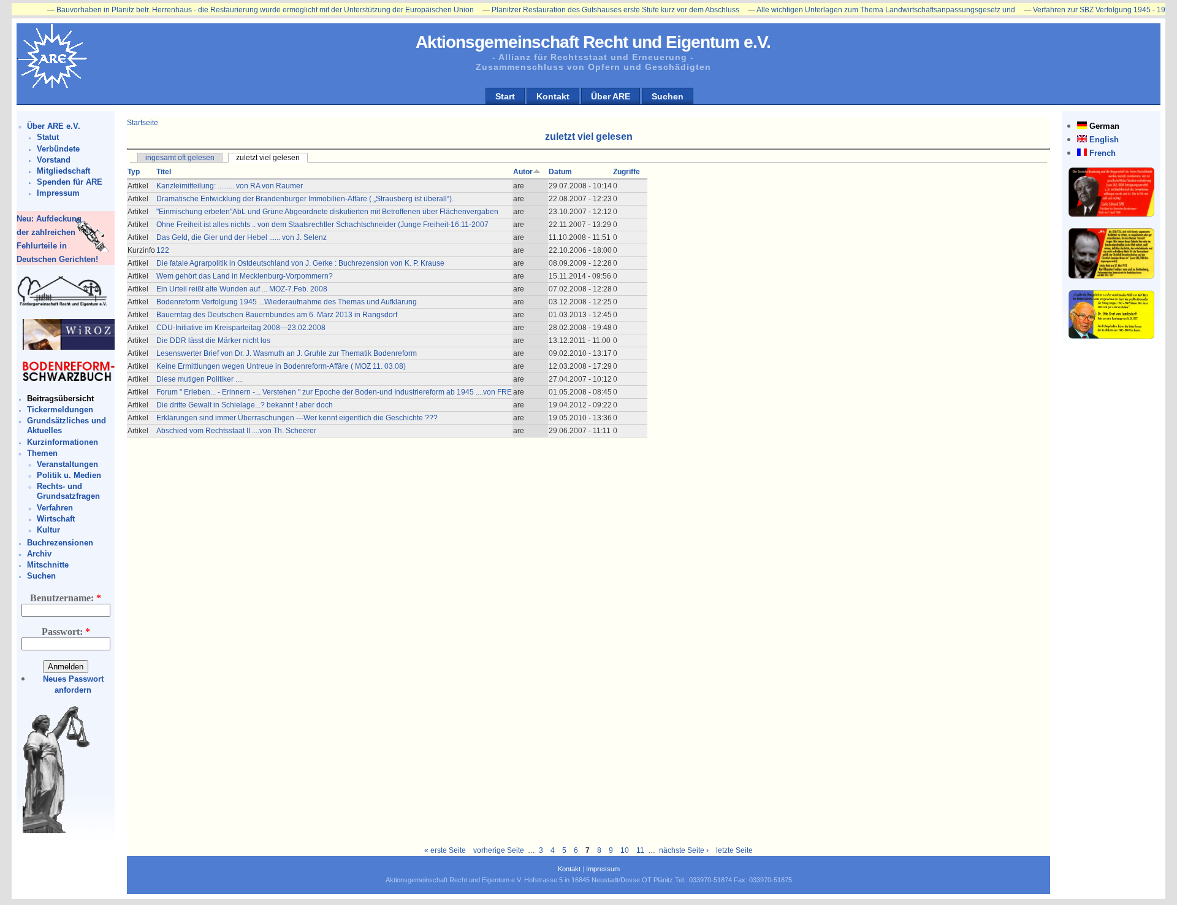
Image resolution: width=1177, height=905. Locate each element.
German (1104, 126)
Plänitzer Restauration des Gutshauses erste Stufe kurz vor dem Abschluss (587, 10)
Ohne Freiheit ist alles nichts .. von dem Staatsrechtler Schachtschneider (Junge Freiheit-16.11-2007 (322, 224)
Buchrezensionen (60, 542)
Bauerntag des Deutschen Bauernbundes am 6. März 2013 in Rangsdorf (276, 314)
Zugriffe (626, 172)
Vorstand (53, 159)
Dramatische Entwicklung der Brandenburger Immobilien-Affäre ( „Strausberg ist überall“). (305, 198)
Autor (523, 172)
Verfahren (55, 507)
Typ (134, 172)
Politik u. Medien (69, 475)
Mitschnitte (48, 564)
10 (624, 850)
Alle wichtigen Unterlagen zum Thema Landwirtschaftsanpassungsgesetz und (857, 10)
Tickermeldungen (60, 409)
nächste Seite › (684, 850)
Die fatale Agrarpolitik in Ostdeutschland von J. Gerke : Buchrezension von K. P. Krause (300, 263)
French (1102, 153)
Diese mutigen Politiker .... (199, 379)
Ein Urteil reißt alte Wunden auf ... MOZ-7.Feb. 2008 (241, 289)
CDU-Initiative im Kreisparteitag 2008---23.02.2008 (241, 327)
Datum (560, 172)
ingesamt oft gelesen (180, 157)
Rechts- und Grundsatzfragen (68, 491)
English (1104, 139)
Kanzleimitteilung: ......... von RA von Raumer (229, 186)
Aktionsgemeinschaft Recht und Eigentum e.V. (593, 42)
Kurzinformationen (62, 442)
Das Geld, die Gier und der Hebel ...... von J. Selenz (241, 237)
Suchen (668, 96)
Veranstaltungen (67, 464)
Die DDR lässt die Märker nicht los (213, 340)
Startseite (142, 122)
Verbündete (58, 148)
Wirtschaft (56, 518)
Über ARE (610, 96)
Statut (48, 137)
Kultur (48, 529)
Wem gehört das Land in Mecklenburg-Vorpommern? (244, 276)
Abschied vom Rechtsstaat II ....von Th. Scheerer (236, 430)
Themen (42, 453)
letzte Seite (734, 850)
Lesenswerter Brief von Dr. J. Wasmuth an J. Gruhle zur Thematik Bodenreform (286, 353)
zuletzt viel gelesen (268, 157)
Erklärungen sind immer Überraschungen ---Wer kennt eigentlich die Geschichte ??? (297, 418)
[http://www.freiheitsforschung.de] (63, 304)
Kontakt (552, 96)
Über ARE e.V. (53, 126)
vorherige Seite (498, 850)
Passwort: (66, 631)
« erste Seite (445, 850)
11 (640, 850)
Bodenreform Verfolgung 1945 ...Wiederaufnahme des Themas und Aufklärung (286, 302)
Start (505, 96)
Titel (163, 172)
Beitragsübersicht (60, 398)
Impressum (58, 193)
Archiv (39, 553)
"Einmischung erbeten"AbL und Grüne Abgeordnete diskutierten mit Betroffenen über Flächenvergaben (327, 211)
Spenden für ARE (69, 182)
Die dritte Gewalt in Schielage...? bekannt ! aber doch (244, 405)
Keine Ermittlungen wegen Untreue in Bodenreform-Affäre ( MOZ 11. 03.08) (281, 366)
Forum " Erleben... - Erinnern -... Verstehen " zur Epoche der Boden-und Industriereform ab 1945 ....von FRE (334, 392)
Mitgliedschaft (63, 170)
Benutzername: (65, 598)
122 (162, 250)
